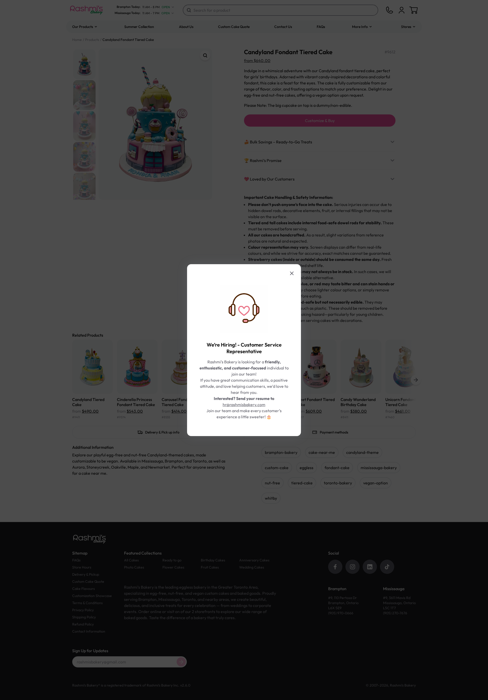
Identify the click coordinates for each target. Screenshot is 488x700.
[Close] (292, 273)
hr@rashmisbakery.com (244, 404)
